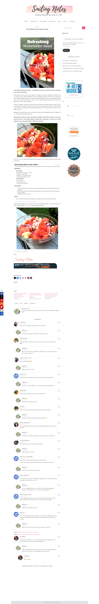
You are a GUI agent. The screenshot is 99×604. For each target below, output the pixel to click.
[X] (1, 297)
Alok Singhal (22, 536)
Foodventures (33, 21)
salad (21, 303)
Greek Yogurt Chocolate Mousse (70, 60)
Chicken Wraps (27, 205)
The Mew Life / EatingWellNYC (26, 456)
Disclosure (72, 21)
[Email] (1, 310)
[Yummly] (1, 303)
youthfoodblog (23, 390)
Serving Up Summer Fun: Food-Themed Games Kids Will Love (35, 295)
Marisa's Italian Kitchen (25, 422)
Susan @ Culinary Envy (25, 475)
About (59, 21)
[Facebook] (1, 293)
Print (59, 164)
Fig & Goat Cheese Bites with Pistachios (72, 65)
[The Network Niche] (74, 88)
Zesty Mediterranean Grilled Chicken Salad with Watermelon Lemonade (20, 295)
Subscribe (66, 50)
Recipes (26, 21)
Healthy (16, 303)
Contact (65, 21)
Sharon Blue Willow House (25, 494)
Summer (26, 303)
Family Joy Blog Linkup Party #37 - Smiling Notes (29, 534)
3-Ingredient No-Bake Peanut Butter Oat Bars (73, 68)
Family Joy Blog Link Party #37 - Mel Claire (28, 532)
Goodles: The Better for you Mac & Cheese (72, 71)
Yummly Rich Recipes (32, 201)
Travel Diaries (42, 21)
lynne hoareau (23, 374)
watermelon (32, 303)
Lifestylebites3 (23, 322)
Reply (59, 322)
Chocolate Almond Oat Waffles (70, 63)
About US (45, 602)
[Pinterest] (1, 300)
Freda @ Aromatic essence (25, 358)
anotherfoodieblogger (24, 440)
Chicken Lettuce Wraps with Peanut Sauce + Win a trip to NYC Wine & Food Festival (51, 295)
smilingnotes (25, 308)
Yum (55, 164)
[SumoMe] (1, 313)
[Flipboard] (1, 307)
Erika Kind (22, 406)
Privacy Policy (51, 602)
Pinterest (26, 251)
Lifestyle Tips (52, 21)
